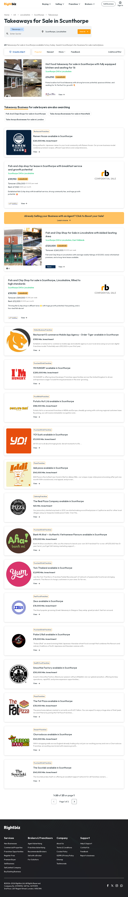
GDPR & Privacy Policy (65, 855)
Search (82, 31)
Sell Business (108, 4)
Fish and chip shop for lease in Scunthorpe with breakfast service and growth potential (45, 167)
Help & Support (86, 843)
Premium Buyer (10, 859)
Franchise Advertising (36, 847)
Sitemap (60, 859)
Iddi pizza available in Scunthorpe (50, 468)
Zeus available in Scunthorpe (48, 601)
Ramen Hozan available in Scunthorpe (52, 136)
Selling (59, 4)
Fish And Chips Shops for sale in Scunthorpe (26, 113)
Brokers (88, 4)
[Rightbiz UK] (10, 4)
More (61, 52)
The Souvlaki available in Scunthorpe (52, 767)
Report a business (87, 855)
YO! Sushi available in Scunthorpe (50, 434)
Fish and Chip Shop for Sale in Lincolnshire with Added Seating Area (81, 234)
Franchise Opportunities (13, 851)
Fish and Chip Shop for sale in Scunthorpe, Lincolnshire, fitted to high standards (44, 282)
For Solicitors (33, 859)
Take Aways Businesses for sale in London (25, 119)
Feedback (75, 52)
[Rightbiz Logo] (12, 828)
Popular (38, 52)
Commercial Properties (13, 847)
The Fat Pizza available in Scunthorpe (52, 701)
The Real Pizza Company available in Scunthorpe (58, 501)
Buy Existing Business (12, 871)
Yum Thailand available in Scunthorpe (52, 568)
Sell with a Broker (35, 855)
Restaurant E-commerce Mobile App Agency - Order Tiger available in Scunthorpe (76, 334)
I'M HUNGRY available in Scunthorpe (51, 368)
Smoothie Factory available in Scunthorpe (55, 667)
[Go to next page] (74, 801)
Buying (45, 4)
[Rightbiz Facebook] (107, 886)
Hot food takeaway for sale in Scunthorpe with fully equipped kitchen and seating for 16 (81, 65)
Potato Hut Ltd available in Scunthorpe (53, 401)
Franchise (73, 4)
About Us (60, 843)
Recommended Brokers (37, 851)
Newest (50, 52)
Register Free (9, 855)
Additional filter (115, 52)
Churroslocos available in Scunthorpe (52, 734)
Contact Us (84, 847)
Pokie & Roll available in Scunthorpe (51, 634)
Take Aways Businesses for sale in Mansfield (70, 113)
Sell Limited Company (12, 867)
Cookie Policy (62, 851)
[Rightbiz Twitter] (112, 886)
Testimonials (61, 863)
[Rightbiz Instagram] (117, 886)
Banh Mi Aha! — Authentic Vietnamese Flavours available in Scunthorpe (70, 534)
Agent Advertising (35, 843)
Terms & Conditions (64, 847)
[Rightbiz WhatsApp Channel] (121, 886)
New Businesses (10, 843)
